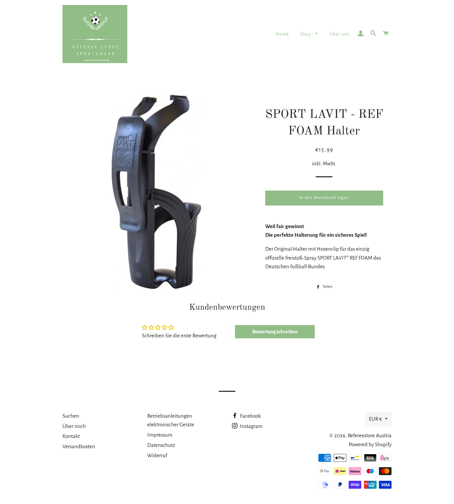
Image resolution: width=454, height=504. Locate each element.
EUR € (375, 419)
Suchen (70, 416)
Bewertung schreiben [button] (274, 331)
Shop (306, 34)
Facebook (250, 416)
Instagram (251, 426)
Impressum (159, 435)
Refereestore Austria (370, 435)
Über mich (74, 426)
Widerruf (157, 455)
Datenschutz (161, 445)
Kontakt (71, 436)
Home (282, 34)
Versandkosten (78, 446)
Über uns (339, 34)
